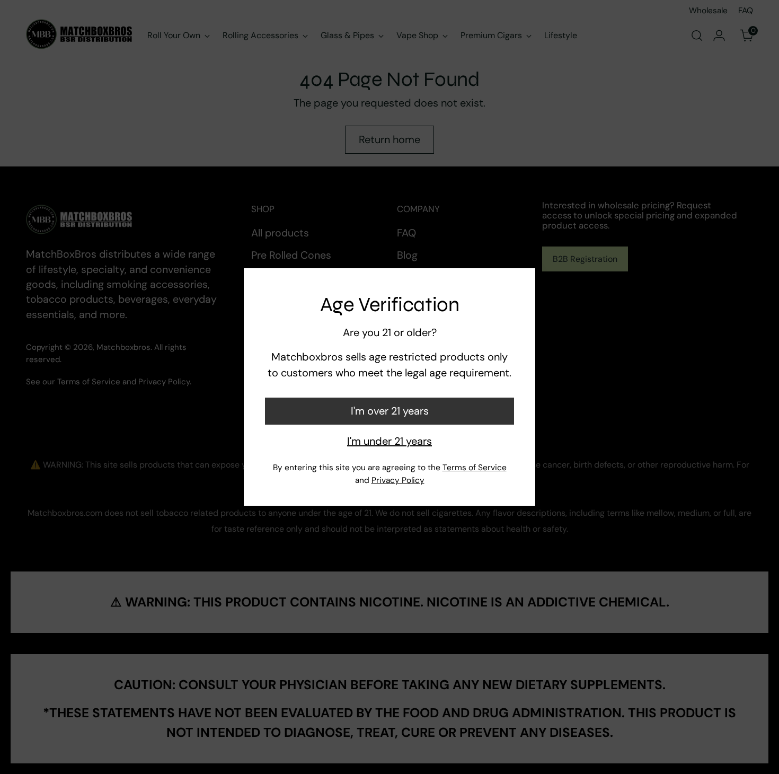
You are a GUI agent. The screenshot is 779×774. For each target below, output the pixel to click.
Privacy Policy (397, 480)
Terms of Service (474, 467)
